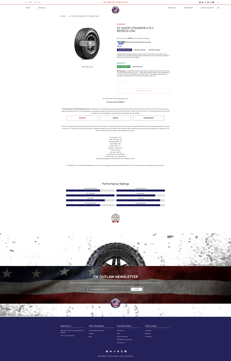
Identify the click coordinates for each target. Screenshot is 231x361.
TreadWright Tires (105, 356)
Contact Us (120, 330)
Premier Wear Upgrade (102, 158)
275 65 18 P (121, 24)
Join (137, 289)
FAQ (118, 333)
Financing (148, 330)
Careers (91, 333)
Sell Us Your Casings (67, 335)
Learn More (147, 42)
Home (63, 16)
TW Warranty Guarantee (124, 339)
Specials (148, 333)
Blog (90, 336)
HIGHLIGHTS (148, 118)
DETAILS (82, 118)
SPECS (115, 118)
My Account (121, 342)
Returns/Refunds (122, 336)
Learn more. (152, 76)
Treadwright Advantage (96, 330)
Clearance (148, 336)
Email (91, 291)
